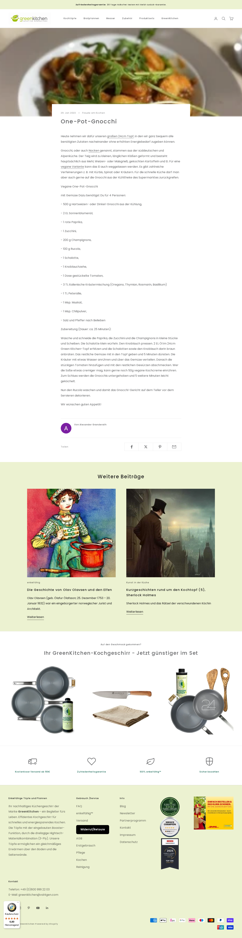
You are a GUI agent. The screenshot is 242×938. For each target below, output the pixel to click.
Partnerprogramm (133, 821)
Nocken (94, 151)
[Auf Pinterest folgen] (28, 908)
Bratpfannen (91, 18)
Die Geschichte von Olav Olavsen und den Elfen (69, 590)
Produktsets (146, 18)
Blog (123, 806)
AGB (79, 838)
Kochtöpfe (70, 18)
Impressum (128, 835)
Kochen (81, 860)
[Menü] (18, 903)
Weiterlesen (35, 617)
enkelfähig (33, 582)
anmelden (203, 922)
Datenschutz (129, 842)
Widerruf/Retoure (92, 829)
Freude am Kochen (93, 112)
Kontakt (125, 828)
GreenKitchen (169, 18)
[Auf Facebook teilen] (132, 447)
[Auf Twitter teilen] (146, 447)
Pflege (80, 853)
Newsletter (127, 813)
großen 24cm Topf (120, 136)
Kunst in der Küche (137, 582)
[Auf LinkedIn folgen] (47, 908)
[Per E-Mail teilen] (174, 447)
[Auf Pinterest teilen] (160, 447)
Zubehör (127, 18)
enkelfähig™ (84, 813)
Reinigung (82, 867)
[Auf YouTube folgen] (38, 908)
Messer (110, 18)
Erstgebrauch (85, 845)
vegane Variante (72, 167)
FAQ (79, 806)
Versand (82, 821)
